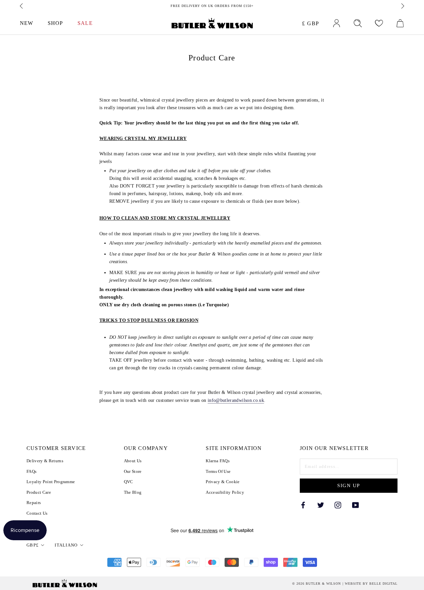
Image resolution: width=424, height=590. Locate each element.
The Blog (133, 492)
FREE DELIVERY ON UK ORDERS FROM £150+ (212, 6)
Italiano (66, 545)
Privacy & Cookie (222, 481)
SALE (85, 23)
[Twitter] (320, 504)
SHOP (55, 23)
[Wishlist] (379, 23)
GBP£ (32, 545)
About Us (133, 460)
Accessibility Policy (225, 492)
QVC (128, 481)
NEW (26, 23)
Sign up (348, 485)
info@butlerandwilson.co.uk (236, 400)
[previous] (22, 6)
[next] (402, 6)
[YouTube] (355, 504)
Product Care (38, 492)
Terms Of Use (218, 471)
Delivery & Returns (44, 460)
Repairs (33, 502)
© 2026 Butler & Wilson (316, 583)
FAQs (31, 471)
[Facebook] (303, 504)
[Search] (358, 23)
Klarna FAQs (218, 460)
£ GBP (310, 23)
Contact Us (36, 513)
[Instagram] (338, 504)
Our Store (133, 471)
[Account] (337, 23)
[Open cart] (400, 23)
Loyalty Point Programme (50, 481)
